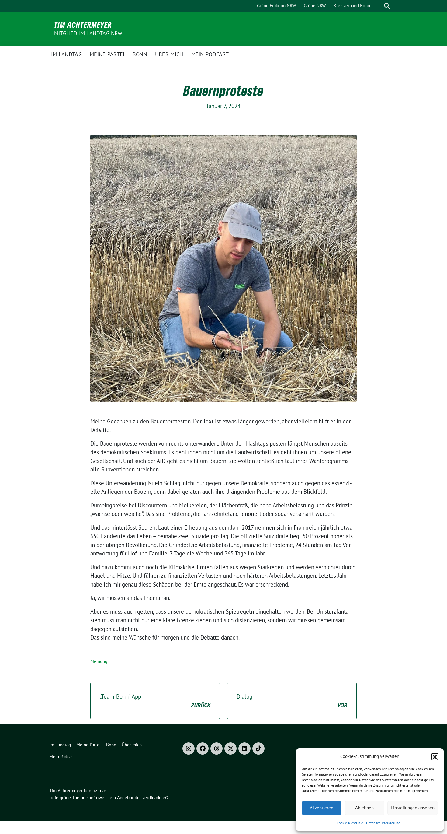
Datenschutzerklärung (383, 823)
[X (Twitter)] (230, 748)
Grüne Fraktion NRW (276, 6)
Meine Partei (107, 54)
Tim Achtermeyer (83, 24)
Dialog (292, 701)
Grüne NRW (315, 6)
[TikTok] (258, 748)
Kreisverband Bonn (352, 6)
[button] (435, 756)
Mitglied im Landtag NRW (88, 33)
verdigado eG (155, 798)
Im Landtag (66, 54)
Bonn (140, 54)
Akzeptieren (321, 808)
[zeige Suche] (387, 6)
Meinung (98, 661)
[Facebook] (202, 748)
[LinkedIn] (244, 748)
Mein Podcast (210, 54)
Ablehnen (364, 808)
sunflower (96, 798)
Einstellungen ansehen (413, 808)
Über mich (169, 54)
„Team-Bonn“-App (155, 701)
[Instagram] (188, 748)
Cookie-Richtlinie (350, 823)
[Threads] (216, 748)
